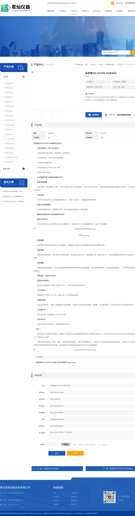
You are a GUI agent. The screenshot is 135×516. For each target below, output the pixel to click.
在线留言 (120, 11)
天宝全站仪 (9, 88)
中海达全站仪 (10, 143)
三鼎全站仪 (9, 130)
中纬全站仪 (9, 111)
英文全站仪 (9, 153)
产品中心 (74, 11)
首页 (86, 64)
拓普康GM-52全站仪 (51, 469)
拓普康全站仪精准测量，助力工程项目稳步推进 (14, 191)
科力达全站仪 (10, 120)
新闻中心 (85, 11)
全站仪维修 (9, 162)
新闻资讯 (74, 497)
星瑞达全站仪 (10, 125)
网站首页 (51, 11)
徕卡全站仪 (9, 83)
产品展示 (56, 497)
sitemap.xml (70, 513)
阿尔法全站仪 (10, 148)
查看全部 (6, 169)
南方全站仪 (9, 116)
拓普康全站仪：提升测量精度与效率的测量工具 (14, 196)
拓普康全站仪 (109, 64)
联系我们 (74, 504)
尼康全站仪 (9, 102)
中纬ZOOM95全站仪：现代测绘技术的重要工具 (14, 201)
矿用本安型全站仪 (11, 157)
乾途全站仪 (9, 134)
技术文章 (97, 11)
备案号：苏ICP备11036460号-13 (54, 513)
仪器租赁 (108, 11)
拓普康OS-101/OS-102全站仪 (121, 469)
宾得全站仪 (9, 92)
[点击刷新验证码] (66, 444)
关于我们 (62, 11)
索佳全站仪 (9, 97)
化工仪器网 (86, 513)
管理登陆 (94, 513)
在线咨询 (95, 115)
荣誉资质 (74, 500)
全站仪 (101, 64)
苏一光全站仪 (10, 139)
